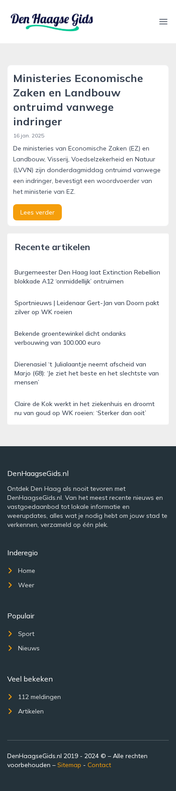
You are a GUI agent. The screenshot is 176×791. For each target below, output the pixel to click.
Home (26, 571)
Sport (26, 634)
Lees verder (37, 212)
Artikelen (31, 711)
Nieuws (29, 648)
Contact (99, 765)
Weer (26, 585)
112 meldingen (39, 697)
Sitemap (69, 765)
